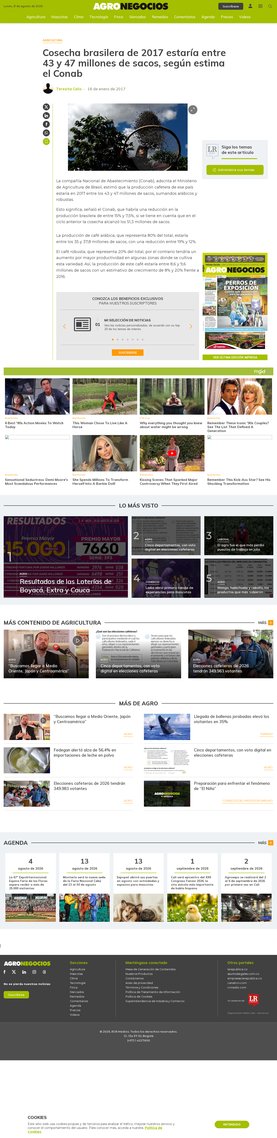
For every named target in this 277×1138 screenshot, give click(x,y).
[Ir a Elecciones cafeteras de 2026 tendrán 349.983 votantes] (27, 794)
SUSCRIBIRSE (128, 352)
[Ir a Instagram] (34, 972)
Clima (78, 17)
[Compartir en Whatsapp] (46, 132)
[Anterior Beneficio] (64, 326)
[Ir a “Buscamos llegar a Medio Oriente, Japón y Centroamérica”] (27, 727)
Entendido (232, 1124)
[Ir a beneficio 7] (142, 339)
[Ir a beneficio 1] (113, 339)
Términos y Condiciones (142, 987)
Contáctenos (134, 978)
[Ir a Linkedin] (24, 972)
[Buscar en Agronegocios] (270, 6)
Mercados (137, 17)
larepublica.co (237, 969)
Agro (128, 734)
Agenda (208, 17)
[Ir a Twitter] (14, 972)
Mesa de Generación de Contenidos (151, 969)
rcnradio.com (236, 987)
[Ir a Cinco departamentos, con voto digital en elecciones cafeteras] (167, 760)
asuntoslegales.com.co (243, 973)
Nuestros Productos (139, 973)
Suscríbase (231, 6)
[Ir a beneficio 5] (133, 339)
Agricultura (35, 17)
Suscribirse (16, 994)
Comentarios (184, 17)
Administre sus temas (236, 170)
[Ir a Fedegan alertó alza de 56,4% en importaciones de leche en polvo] (27, 760)
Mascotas (59, 17)
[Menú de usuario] (250, 6)
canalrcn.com (237, 983)
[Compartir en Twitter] (46, 106)
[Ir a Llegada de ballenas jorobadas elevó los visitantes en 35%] (167, 727)
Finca (118, 17)
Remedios (160, 17)
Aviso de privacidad (139, 983)
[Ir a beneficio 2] (118, 339)
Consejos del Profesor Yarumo (247, 800)
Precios (227, 17)
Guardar (46, 141)
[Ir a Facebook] (4, 972)
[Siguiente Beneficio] (191, 326)
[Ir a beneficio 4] (128, 339)
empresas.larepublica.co (244, 978)
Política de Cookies (139, 996)
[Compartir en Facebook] (46, 124)
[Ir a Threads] (44, 972)
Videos (245, 17)
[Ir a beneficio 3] (123, 339)
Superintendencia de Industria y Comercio (155, 1001)
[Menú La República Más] (260, 6)
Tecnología (98, 17)
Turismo (266, 734)
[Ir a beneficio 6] (137, 339)
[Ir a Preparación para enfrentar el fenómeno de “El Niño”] (167, 794)
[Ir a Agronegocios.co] (27, 963)
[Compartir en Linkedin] (46, 115)
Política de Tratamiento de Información (153, 992)
